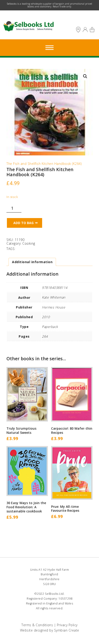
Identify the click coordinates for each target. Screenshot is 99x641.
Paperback (50, 326)
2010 (46, 317)
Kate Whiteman (53, 297)
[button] (85, 76)
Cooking (28, 243)
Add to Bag (23, 223)
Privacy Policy (67, 625)
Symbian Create (66, 630)
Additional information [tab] (32, 262)
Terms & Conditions (37, 625)
